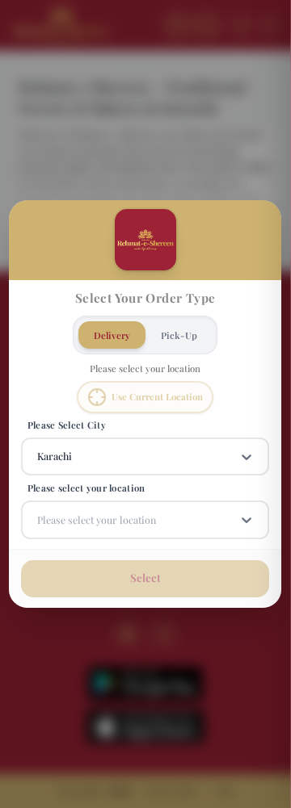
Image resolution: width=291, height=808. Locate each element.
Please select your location (86, 489)
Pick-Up (179, 335)
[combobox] (38, 457)
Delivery (112, 335)
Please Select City (66, 425)
